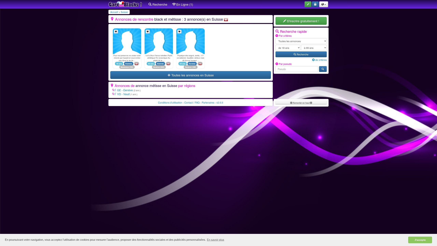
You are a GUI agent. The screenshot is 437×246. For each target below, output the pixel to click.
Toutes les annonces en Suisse (192, 75)
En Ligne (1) (184, 4)
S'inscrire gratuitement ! (302, 21)
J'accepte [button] (420, 239)
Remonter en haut (301, 102)
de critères (321, 60)
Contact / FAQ (192, 102)
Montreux (125, 67)
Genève (156, 67)
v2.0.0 (219, 102)
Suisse (124, 12)
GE (162, 67)
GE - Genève (125, 90)
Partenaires (208, 102)
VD (131, 67)
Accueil (114, 12)
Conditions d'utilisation (170, 102)
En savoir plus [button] (215, 239)
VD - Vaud (123, 94)
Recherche (159, 4)
